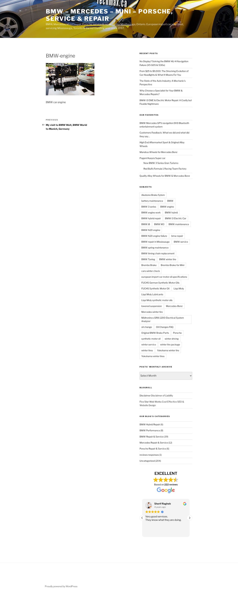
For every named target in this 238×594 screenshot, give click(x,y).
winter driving (172, 338)
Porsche (177, 332)
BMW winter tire (167, 259)
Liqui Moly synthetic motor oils (156, 300)
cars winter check (150, 271)
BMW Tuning (148, 259)
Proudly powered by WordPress (61, 586)
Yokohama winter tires (152, 356)
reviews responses (149, 454)
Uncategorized (147, 460)
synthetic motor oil (150, 338)
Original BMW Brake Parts (155, 332)
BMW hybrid (171, 212)
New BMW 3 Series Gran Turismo (160, 163)
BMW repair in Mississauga (155, 241)
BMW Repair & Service (152, 436)
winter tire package (170, 344)
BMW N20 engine (150, 230)
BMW (170, 200)
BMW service (181, 241)
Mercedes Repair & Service (154, 442)
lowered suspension (151, 306)
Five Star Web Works (150, 401)
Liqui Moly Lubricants (152, 294)
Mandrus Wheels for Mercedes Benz (158, 152)
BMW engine (167, 206)
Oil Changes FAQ (164, 327)
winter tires (147, 350)
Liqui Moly (179, 288)
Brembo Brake (149, 265)
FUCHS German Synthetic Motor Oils (160, 282)
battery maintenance (152, 200)
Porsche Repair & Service (153, 448)
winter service (148, 344)
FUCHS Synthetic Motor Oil (155, 288)
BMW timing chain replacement (157, 253)
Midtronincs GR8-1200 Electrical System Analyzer (162, 319)
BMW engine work (151, 212)
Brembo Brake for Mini (172, 265)
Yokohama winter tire (168, 350)
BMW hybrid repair (151, 218)
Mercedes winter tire (152, 311)
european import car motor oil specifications (164, 276)
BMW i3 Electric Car (175, 218)
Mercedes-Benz (174, 306)
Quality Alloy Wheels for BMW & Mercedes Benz (165, 175)
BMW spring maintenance (155, 247)
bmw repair (177, 235)
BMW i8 (145, 224)
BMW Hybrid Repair (150, 424)
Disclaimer (145, 395)
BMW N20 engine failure (154, 235)
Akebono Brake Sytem (153, 195)
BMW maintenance (179, 224)
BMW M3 (159, 224)
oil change (146, 327)
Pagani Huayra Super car (152, 158)
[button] (189, 517)
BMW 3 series (148, 206)
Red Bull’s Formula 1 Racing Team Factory (164, 168)
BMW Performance (150, 430)
